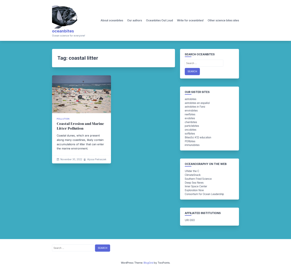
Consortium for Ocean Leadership (204, 194)
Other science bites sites (223, 20)
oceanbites (63, 31)
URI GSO (190, 220)
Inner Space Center (196, 186)
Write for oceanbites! (190, 20)
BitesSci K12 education (198, 137)
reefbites (190, 114)
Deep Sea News (194, 182)
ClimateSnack (193, 175)
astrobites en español (197, 103)
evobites (190, 118)
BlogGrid (148, 262)
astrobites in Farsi (195, 106)
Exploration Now (194, 190)
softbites (190, 133)
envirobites (191, 110)
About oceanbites (112, 20)
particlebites (192, 125)
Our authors (134, 20)
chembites (191, 122)
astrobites (190, 99)
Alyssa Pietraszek (96, 159)
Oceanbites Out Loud (159, 20)
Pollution (63, 119)
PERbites (190, 141)
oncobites (190, 129)
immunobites (192, 145)
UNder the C (192, 171)
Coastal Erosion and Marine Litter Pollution (80, 126)
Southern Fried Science (198, 178)
